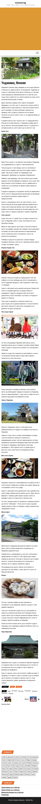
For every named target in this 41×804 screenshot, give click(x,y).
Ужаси (29, 771)
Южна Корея (19, 774)
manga (34, 760)
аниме (4, 777)
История (14, 691)
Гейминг (34, 766)
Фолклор (5, 774)
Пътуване (28, 691)
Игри (3, 768)
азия (9, 691)
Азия (12, 686)
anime (17, 757)
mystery (15, 763)
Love (23, 760)
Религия (4, 771)
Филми (35, 771)
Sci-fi (3, 766)
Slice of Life (10, 766)
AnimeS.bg (20, 3)
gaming (35, 757)
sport (17, 766)
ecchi (29, 757)
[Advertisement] (20, 29)
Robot (29, 763)
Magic (28, 760)
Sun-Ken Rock (5, 704)
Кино (15, 768)
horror (18, 760)
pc (21, 763)
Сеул (10, 771)
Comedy (23, 757)
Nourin (27, 699)
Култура (20, 691)
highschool (11, 760)
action (4, 757)
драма (10, 777)
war (22, 766)
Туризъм (34, 691)
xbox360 (27, 766)
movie (4, 763)
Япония (19, 686)
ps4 (24, 763)
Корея (21, 768)
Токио (16, 771)
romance (35, 763)
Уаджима (4, 693)
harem (4, 760)
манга (15, 777)
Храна (12, 774)
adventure (11, 757)
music (9, 763)
